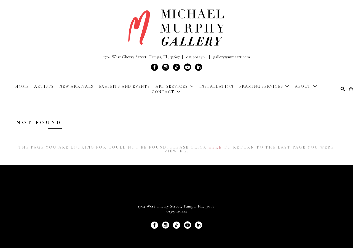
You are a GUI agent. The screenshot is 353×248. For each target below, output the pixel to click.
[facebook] (154, 67)
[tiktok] (176, 67)
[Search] (343, 89)
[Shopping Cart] (351, 89)
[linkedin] (198, 67)
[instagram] (165, 67)
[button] (175, 86)
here (215, 147)
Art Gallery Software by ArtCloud (191, 234)
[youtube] (187, 67)
